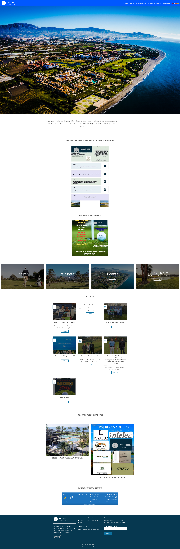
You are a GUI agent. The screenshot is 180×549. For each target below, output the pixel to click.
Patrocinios (158, 3)
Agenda (150, 3)
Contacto (166, 3)
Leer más (64, 331)
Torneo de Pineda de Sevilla (90, 356)
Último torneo (64, 397)
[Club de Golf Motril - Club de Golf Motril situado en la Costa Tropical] (8, 3)
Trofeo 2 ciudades (90, 305)
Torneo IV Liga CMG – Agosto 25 (64, 322)
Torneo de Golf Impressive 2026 (65, 356)
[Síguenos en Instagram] (57, 536)
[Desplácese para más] (90, 110)
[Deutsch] (176, 3)
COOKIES (97, 544)
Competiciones (141, 3)
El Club (125, 3)
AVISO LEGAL (91, 544)
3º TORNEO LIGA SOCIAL (115, 322)
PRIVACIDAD (83, 544)
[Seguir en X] (59, 536)
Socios (132, 3)
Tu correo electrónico (110, 526)
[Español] (178, 3)
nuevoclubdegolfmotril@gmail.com (89, 530)
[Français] (174, 3)
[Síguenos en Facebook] (54, 536)
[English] (172, 3)
